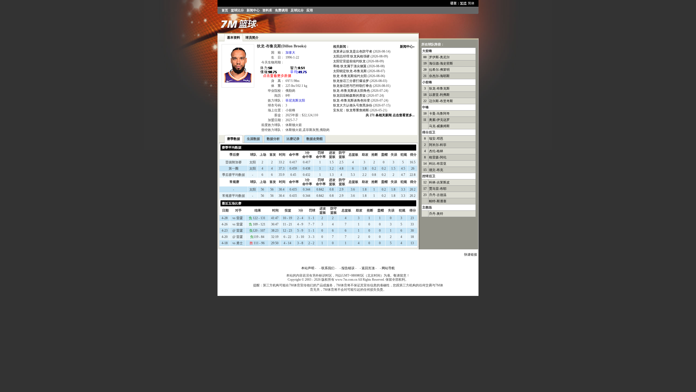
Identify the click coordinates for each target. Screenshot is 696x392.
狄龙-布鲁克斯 (439, 88)
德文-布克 (436, 170)
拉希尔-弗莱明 (439, 70)
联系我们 (327, 268)
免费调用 (281, 10)
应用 (309, 10)
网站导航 (388, 268)
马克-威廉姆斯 (439, 126)
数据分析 (273, 139)
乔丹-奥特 (436, 214)
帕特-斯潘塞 (437, 201)
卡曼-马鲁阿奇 (439, 113)
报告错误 (348, 268)
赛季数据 (233, 139)
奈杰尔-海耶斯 (439, 76)
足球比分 (297, 10)
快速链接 (470, 254)
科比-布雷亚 (437, 164)
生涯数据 (253, 139)
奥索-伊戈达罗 (439, 120)
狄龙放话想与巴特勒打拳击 (352, 86)
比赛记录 (293, 139)
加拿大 (290, 52)
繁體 (463, 3)
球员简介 (252, 37)
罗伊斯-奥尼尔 (439, 57)
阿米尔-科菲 (437, 145)
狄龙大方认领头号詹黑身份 (352, 105)
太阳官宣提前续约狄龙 (349, 61)
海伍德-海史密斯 (441, 63)
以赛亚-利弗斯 (439, 95)
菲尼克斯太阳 (295, 100)
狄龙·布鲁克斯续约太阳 (350, 76)
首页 (225, 10)
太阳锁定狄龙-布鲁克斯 (350, 71)
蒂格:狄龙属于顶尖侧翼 (349, 66)
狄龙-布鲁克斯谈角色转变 (351, 100)
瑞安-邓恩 (436, 138)
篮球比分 (237, 10)
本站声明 (307, 268)
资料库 (267, 10)
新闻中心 (253, 10)
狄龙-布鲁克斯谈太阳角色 (351, 91)
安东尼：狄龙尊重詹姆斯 (351, 110)
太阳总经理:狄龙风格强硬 (351, 56)
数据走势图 (314, 139)
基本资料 (233, 37)
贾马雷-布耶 (437, 189)
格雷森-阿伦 (437, 157)
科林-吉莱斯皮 (439, 182)
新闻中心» (407, 46)
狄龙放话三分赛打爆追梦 (351, 81)
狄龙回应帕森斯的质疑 (349, 95)
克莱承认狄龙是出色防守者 (352, 51)
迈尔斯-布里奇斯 (441, 101)
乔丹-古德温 (437, 195)
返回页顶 (368, 268)
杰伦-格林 (436, 151)
